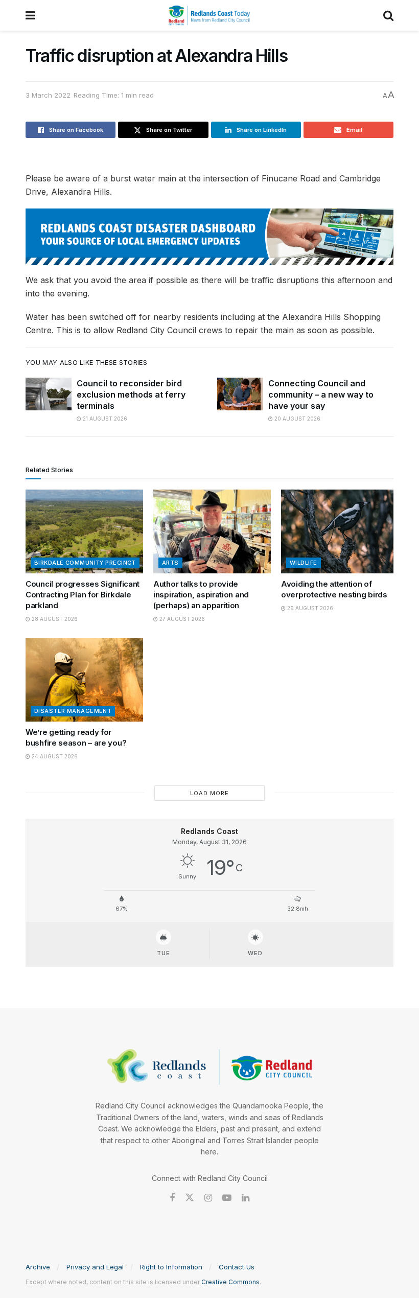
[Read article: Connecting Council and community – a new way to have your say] (240, 394)
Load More (209, 793)
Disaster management (72, 710)
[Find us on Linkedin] (245, 1198)
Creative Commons (230, 1282)
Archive (38, 1267)
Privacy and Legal (95, 1267)
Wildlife (303, 562)
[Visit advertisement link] (209, 236)
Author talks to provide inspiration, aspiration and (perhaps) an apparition (201, 594)
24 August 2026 (54, 756)
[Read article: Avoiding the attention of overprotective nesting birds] (340, 531)
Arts (170, 562)
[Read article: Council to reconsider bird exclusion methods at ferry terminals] (49, 394)
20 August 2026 (296, 418)
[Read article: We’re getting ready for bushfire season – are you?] (84, 680)
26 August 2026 (309, 608)
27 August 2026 (181, 619)
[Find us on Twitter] (189, 1198)
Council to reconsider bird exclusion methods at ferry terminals (131, 394)
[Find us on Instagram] (208, 1198)
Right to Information (171, 1267)
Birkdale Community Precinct (85, 562)
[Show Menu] (30, 15)
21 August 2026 (104, 418)
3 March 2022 (48, 95)
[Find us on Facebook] (172, 1198)
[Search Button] (388, 15)
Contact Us (236, 1267)
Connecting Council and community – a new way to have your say (321, 394)
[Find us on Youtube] (226, 1198)
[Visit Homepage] (209, 15)
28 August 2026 (54, 619)
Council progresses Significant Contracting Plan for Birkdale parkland (82, 594)
